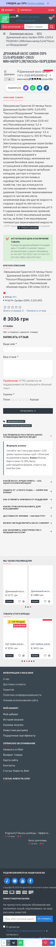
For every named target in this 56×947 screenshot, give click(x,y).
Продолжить (26, 411)
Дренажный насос (16, 421)
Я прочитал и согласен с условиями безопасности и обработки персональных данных (28, 934)
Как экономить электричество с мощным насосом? (22, 531)
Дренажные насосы (21, 33)
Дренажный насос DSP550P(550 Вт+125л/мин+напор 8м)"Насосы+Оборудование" (15, 591)
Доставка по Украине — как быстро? (24, 516)
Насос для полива (37, 840)
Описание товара (13, 97)
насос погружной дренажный (17, 425)
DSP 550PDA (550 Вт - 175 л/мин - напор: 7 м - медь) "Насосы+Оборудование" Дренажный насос (41, 644)
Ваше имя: (9, 344)
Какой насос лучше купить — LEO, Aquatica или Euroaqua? (22, 482)
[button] (20, 75)
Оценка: (8, 394)
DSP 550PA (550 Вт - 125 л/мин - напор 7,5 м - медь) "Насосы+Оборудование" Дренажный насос (15, 644)
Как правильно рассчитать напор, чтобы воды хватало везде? (23, 435)
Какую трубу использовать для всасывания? (22, 507)
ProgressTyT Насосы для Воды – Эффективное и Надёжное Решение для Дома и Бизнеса (28, 833)
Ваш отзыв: (10, 356)
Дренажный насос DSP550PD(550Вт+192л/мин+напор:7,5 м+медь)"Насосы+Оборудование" (41, 591)
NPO (39, 33)
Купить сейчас (35, 3)
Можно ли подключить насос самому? (26, 523)
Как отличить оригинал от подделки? (25, 499)
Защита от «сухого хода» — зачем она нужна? (25, 491)
